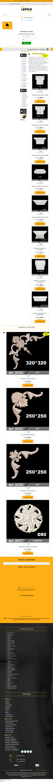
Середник (9, 671)
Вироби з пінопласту (11, 741)
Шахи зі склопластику (11, 687)
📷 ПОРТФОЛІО (34, 49)
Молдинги (9, 657)
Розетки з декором (11, 668)
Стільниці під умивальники (13, 674)
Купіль (8, 650)
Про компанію (8, 705)
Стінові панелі (10, 675)
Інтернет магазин (9, 732)
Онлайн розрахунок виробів (11, 721)
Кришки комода (10, 648)
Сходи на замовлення (12, 677)
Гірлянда (9, 637)
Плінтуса (9, 663)
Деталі (8, 639)
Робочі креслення (9, 723)
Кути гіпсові (9, 652)
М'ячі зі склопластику (11, 656)
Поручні (9, 666)
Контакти (7, 703)
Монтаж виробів (9, 726)
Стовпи (8, 676)
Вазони (8, 636)
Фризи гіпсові (10, 683)
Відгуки (7, 712)
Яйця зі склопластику (11, 688)
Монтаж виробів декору (24, 101)
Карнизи (9, 644)
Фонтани (9, 681)
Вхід (19, 4)
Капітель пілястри (11, 643)
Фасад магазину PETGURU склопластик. (26, 589)
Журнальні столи (11, 640)
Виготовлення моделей (10, 724)
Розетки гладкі (10, 667)
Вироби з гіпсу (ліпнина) (24, 64)
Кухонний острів (10, 653)
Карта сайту (8, 714)
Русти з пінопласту (11, 670)
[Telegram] (25, 20)
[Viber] (22, 20)
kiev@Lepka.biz (22, 761)
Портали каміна (10, 665)
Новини (7, 710)
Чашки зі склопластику (12, 685)
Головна (7, 701)
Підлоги (9, 662)
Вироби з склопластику (12, 744)
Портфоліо (7, 707)
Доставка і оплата (9, 730)
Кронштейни (10, 649)
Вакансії (7, 708)
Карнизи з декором (11, 645)
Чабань (9, 684)
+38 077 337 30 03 (28, 17)
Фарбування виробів (10, 728)
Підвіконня (9, 661)
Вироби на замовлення (12, 750)
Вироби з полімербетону (12, 742)
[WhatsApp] (28, 20)
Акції (28, 49)
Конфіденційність (9, 716)
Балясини (9, 634)
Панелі (8, 659)
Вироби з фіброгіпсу (11, 748)
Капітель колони (10, 641)
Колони (9, 647)
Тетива (8, 680)
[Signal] (30, 20)
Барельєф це (10, 635)
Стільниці (9, 672)
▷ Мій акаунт (42, 49)
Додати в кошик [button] (40, 101)
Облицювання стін (11, 658)
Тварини (9, 679)
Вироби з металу (24, 85)
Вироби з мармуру (10, 739)
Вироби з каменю (24, 68)
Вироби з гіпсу (9, 737)
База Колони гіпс (11, 632)
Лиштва (9, 654)
